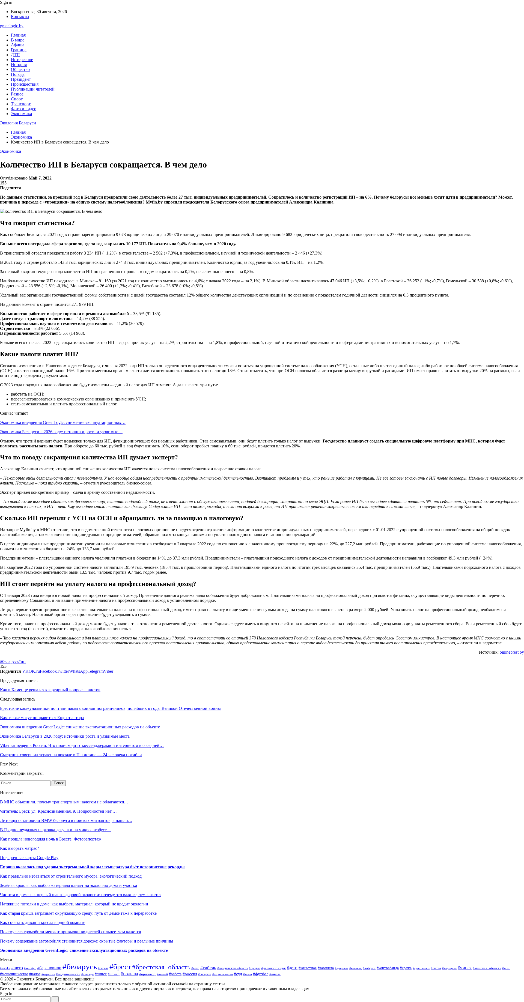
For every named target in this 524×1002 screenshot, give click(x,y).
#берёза (103, 968)
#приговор (147, 974)
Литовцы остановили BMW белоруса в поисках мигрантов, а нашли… (66, 820)
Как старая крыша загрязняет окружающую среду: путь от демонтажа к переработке (78, 913)
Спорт (17, 99)
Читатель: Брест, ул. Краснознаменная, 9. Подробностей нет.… (58, 811)
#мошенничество (14, 974)
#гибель (208, 967)
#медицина (449, 968)
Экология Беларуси (18, 123)
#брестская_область (161, 967)
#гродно (254, 968)
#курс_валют (421, 968)
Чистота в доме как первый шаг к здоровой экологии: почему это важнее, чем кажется (80, 894)
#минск (465, 967)
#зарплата (326, 968)
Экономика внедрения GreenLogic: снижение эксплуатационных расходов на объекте (84, 950)
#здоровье (341, 968)
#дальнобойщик (273, 968)
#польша (129, 973)
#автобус (30, 968)
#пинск (101, 974)
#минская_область (487, 968)
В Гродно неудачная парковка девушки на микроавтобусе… (55, 829)
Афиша (17, 45)
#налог (34, 974)
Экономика (21, 113)
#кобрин (369, 968)
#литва (436, 968)
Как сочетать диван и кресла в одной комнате (42, 922)
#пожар (114, 974)
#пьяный (162, 974)
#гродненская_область (232, 968)
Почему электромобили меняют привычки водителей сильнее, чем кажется (70, 931)
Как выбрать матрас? (19, 848)
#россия (190, 974)
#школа (275, 974)
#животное (308, 968)
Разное (17, 94)
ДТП (15, 54)
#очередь (87, 974)
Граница (18, 49)
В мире (17, 40)
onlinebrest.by (512, 652)
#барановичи (49, 967)
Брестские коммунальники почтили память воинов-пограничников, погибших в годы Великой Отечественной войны (110, 708)
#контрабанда (388, 968)
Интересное (22, 59)
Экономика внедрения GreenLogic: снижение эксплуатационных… (63, 422)
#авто (17, 967)
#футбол (260, 974)
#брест (120, 966)
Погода (18, 74)
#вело (195, 968)
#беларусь (9, 661)
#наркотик (48, 974)
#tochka (5, 968)
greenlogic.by (11, 25)
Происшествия (24, 84)
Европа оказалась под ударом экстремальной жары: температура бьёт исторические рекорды (92, 867)
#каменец (355, 968)
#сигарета (204, 974)
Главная (18, 35)
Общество (20, 69)
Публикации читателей (33, 89)
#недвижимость (68, 974)
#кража (406, 968)
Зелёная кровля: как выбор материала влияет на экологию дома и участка (68, 885)
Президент (21, 79)
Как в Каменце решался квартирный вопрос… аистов (50, 689)
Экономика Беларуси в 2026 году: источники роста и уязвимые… (61, 431)
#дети (292, 967)
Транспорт (21, 103)
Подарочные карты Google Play (29, 857)
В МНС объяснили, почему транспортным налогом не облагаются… (64, 802)
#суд (238, 974)
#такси (247, 974)
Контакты (20, 16)
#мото (506, 968)
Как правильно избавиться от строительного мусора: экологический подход (71, 876)
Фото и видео (23, 108)
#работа (175, 974)
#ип (22, 661)
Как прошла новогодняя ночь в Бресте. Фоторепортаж (50, 839)
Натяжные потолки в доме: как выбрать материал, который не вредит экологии (74, 904)
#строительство (222, 974)
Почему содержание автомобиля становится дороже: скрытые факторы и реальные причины (86, 941)
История (19, 64)
